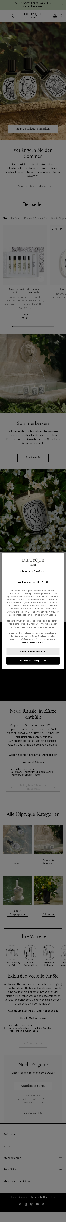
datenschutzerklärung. (33, 642)
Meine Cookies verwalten (33, 651)
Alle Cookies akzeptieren (33, 660)
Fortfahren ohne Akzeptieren (31, 571)
